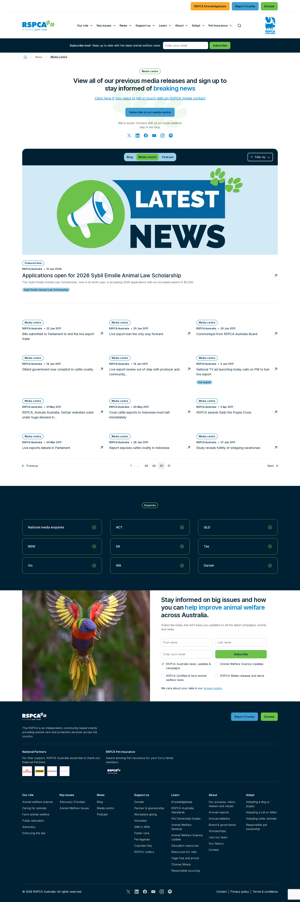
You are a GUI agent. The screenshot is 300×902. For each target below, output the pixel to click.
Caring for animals (34, 808)
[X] (129, 135)
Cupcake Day (143, 845)
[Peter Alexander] (64, 771)
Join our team (218, 837)
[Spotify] (171, 135)
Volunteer (140, 820)
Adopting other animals (261, 818)
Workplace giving (145, 814)
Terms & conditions (265, 891)
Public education (33, 820)
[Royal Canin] (27, 771)
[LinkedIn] (137, 135)
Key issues (67, 795)
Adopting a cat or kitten (261, 812)
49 (154, 465)
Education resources (185, 845)
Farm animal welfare (35, 814)
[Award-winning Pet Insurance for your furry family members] (114, 771)
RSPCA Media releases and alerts (242, 675)
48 (146, 465)
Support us (141, 795)
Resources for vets (184, 852)
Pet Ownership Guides (186, 818)
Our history (216, 843)
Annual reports (219, 812)
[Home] (25, 57)
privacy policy (213, 688)
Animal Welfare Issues (74, 808)
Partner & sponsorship (149, 808)
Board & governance (222, 825)
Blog (100, 802)
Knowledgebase (181, 802)
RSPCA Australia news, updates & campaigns (188, 666)
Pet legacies (142, 839)
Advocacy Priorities (72, 802)
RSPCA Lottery (144, 852)
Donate (139, 802)
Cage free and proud (185, 858)
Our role (28, 795)
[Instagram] (162, 135)
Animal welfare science (37, 802)
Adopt (250, 795)
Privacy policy (239, 891)
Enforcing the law (33, 833)
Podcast (102, 814)
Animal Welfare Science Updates (241, 664)
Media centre (105, 808)
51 (169, 465)
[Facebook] (146, 135)
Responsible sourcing (185, 870)
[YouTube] (154, 135)
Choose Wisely (181, 864)
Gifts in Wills (142, 827)
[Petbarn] (39, 771)
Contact (214, 850)
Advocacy (28, 827)
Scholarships (217, 831)
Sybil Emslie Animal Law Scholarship (46, 289)
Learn (175, 795)
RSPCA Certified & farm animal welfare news (186, 678)
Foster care (141, 833)
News (38, 57)
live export (204, 382)
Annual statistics (219, 818)
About (213, 795)
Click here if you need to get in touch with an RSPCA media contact (150, 98)
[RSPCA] (38, 25)
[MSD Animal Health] (52, 771)
